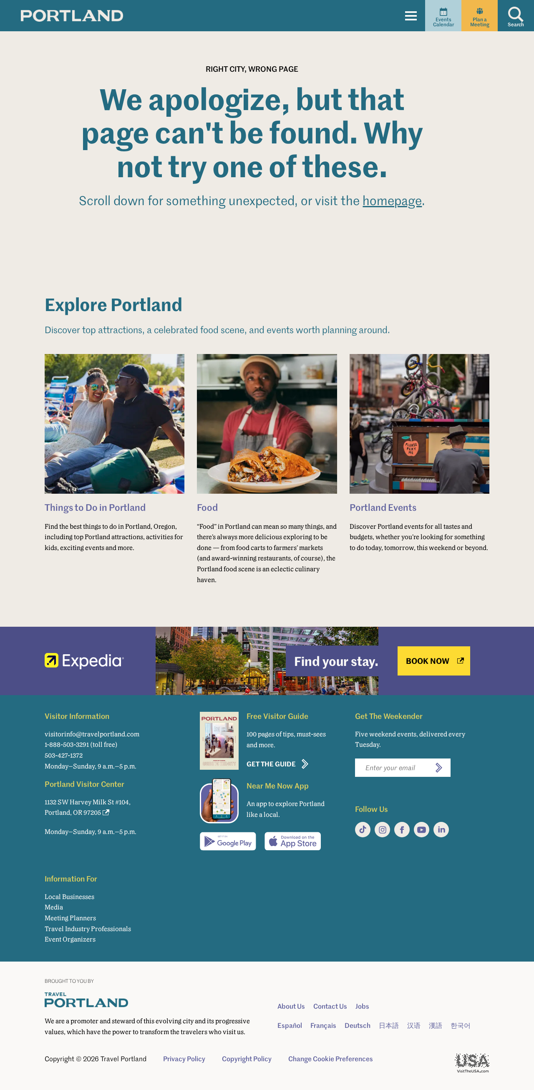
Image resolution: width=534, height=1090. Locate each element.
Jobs (362, 1006)
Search (516, 24)
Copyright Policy (247, 1058)
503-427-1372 (64, 755)
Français (323, 1025)
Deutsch (357, 1025)
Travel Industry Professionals (88, 929)
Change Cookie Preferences (330, 1058)
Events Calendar (443, 22)
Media (54, 907)
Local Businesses (69, 897)
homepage (392, 200)
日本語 (389, 1025)
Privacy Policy (184, 1058)
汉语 (414, 1025)
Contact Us (330, 1006)
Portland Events (383, 507)
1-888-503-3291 (67, 744)
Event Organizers (70, 939)
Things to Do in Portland (95, 507)
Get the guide (271, 764)
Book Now (427, 660)
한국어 (461, 1025)
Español (289, 1025)
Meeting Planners (70, 918)
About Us (291, 1006)
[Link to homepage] (72, 15)
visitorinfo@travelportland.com (92, 734)
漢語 (435, 1025)
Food (207, 507)
